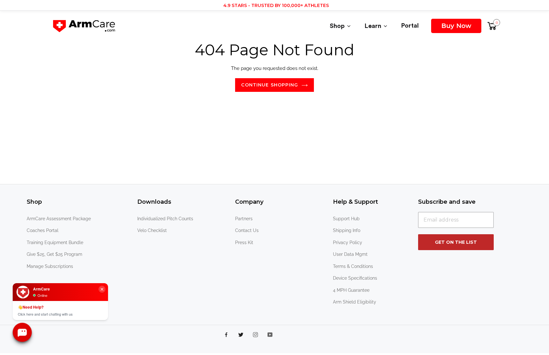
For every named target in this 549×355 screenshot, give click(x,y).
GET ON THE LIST (456, 242)
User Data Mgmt (350, 254)
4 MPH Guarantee (351, 290)
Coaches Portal (42, 230)
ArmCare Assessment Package (59, 218)
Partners (244, 218)
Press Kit (244, 242)
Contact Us (247, 230)
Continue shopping (269, 85)
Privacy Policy (347, 242)
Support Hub (346, 218)
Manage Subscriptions (50, 266)
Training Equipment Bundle (55, 242)
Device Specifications (355, 278)
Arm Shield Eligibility (354, 301)
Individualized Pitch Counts (165, 218)
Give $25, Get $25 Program (54, 254)
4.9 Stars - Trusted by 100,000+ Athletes (276, 5)
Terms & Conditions (353, 266)
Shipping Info (346, 230)
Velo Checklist (152, 230)
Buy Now (456, 26)
